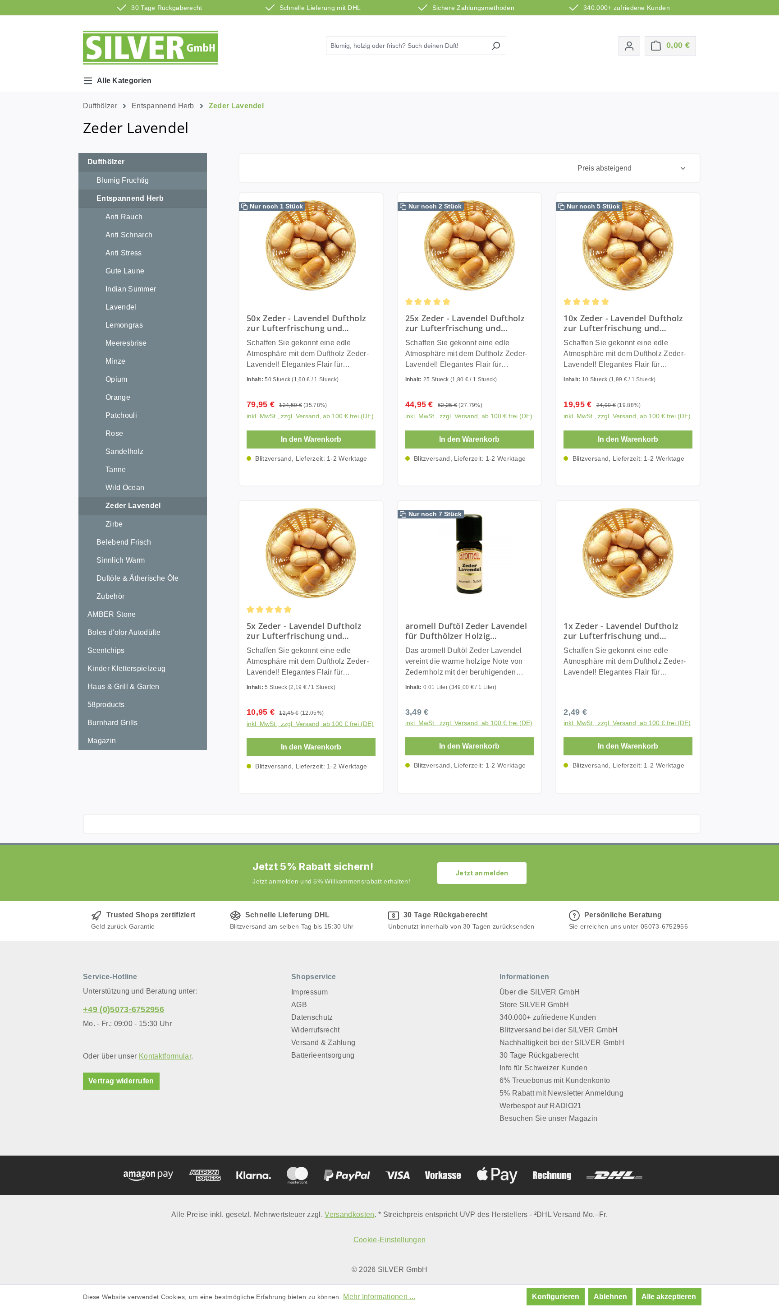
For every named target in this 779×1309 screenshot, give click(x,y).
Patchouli (121, 415)
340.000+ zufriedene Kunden (547, 1017)
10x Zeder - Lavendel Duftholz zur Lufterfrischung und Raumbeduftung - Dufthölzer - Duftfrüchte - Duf (624, 323)
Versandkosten (349, 1214)
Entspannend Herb (130, 198)
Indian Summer (130, 289)
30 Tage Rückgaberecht (539, 1055)
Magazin (101, 741)
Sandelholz (124, 451)
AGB (299, 1004)
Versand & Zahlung (323, 1042)
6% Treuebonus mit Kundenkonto (554, 1080)
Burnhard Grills (112, 722)
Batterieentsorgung (323, 1055)
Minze (115, 361)
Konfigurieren (555, 1296)
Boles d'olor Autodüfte (123, 632)
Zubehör (110, 596)
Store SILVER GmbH (534, 1004)
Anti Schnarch (128, 235)
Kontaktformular (165, 1056)
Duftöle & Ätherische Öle (137, 578)
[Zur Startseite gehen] (150, 48)
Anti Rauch (123, 217)
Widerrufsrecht (315, 1030)
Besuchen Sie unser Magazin (548, 1118)
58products (105, 704)
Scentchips (105, 650)
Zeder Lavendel (132, 505)
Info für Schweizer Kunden (543, 1068)
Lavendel (121, 307)
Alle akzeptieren (669, 1296)
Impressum (309, 992)
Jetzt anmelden (481, 873)
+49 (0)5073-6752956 (123, 1009)
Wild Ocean (124, 487)
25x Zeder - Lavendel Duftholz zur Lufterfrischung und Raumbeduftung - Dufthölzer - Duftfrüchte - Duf (465, 323)
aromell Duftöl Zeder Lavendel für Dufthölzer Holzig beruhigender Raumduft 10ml (466, 631)
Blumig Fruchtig (122, 180)
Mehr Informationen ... (379, 1296)
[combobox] (406, 46)
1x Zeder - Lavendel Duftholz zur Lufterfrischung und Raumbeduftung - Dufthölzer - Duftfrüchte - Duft (624, 631)
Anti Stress (123, 253)
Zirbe (114, 524)
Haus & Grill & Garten (123, 686)
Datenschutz (312, 1017)
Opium (116, 379)
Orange (117, 397)
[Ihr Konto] (629, 46)
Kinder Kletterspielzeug (126, 668)
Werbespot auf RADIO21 (540, 1106)
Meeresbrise (126, 343)
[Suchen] (495, 46)
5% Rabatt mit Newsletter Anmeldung (561, 1093)
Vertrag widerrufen (121, 1081)
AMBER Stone (111, 614)
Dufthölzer (105, 162)
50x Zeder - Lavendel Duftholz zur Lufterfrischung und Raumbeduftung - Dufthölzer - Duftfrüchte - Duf (307, 323)
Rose (114, 433)
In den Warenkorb (311, 439)
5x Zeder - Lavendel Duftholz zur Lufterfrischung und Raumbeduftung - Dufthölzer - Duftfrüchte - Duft (307, 631)
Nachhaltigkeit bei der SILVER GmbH (561, 1042)
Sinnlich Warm (120, 560)
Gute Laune (124, 271)
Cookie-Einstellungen (389, 1240)
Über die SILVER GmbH (539, 992)
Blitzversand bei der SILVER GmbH (558, 1030)
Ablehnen (610, 1296)
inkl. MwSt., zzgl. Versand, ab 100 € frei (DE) (310, 416)
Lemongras (124, 325)
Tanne (115, 469)
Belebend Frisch (123, 542)
